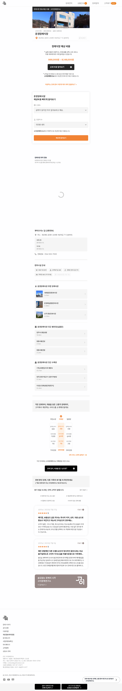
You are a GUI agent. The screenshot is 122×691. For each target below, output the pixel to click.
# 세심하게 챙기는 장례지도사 (74, 496)
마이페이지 (6, 645)
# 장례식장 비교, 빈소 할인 (47, 496)
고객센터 (6, 648)
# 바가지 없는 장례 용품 (74, 501)
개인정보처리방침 (8, 635)
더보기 (79, 510)
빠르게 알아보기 (61, 138)
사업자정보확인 (8, 641)
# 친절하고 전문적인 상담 (48, 501)
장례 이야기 (6, 625)
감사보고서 (6, 638)
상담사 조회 (6, 651)
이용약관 (6, 631)
